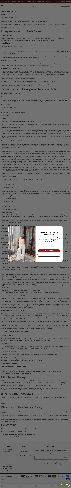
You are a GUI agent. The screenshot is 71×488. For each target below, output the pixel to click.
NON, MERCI (49, 255)
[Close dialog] (61, 227)
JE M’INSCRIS (49, 250)
